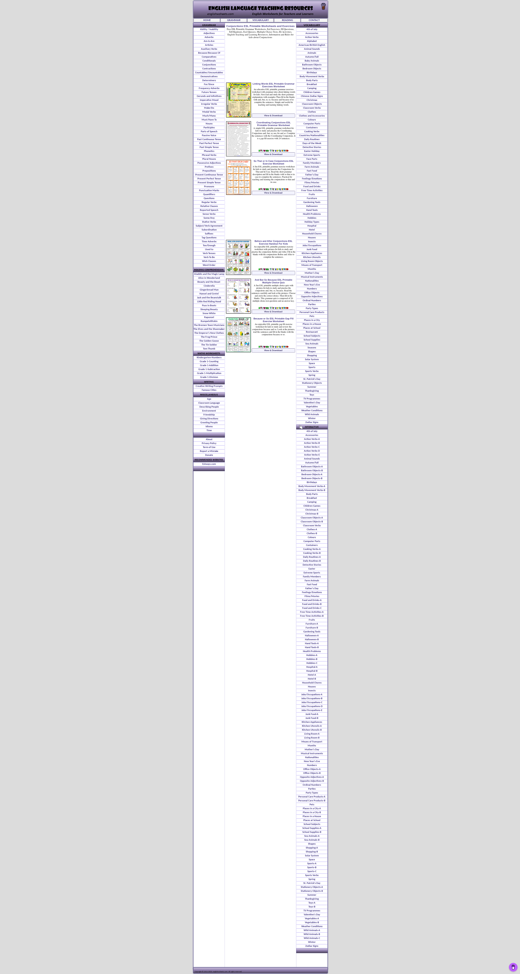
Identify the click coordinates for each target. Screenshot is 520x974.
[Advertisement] (209, 564)
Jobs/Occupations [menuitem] (312, 245)
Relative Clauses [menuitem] (209, 206)
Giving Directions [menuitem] (209, 418)
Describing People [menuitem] (209, 407)
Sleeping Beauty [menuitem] (209, 309)
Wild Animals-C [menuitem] (312, 938)
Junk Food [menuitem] (312, 249)
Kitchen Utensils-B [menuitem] (312, 730)
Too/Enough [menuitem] (209, 245)
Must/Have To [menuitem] (209, 120)
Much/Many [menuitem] (209, 116)
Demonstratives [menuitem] (209, 76)
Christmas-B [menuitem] (311, 514)
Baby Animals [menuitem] (312, 61)
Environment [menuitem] (209, 411)
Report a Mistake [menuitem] (209, 451)
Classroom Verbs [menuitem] (312, 108)
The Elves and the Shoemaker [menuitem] (209, 329)
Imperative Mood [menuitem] (209, 100)
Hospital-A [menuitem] (312, 667)
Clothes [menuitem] (312, 112)
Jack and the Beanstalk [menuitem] (209, 297)
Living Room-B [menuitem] (312, 738)
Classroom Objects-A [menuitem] (312, 518)
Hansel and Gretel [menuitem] (209, 294)
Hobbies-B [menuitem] (311, 659)
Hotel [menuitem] (312, 230)
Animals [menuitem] (312, 53)
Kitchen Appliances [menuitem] (312, 253)
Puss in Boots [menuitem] (209, 305)
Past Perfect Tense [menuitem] (209, 143)
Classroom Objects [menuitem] (312, 104)
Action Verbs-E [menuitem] (312, 455)
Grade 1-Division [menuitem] (209, 377)
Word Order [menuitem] (209, 265)
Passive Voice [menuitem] (209, 135)
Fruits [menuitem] (312, 194)
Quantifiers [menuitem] (209, 194)
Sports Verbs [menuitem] (312, 371)
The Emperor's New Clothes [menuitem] (209, 333)
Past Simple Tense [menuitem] (209, 147)
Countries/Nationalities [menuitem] (311, 135)
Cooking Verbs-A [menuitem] (312, 549)
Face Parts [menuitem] (311, 159)
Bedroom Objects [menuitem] (312, 68)
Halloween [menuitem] (312, 206)
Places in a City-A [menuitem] (312, 808)
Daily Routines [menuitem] (312, 139)
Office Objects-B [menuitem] (312, 773)
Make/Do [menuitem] (209, 108)
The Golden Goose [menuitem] (209, 341)
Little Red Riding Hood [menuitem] (209, 301)
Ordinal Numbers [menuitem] (312, 300)
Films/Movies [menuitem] (312, 182)
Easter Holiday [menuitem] (312, 151)
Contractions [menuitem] (209, 68)
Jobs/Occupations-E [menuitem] (311, 710)
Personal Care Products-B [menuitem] (311, 800)
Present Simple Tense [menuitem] (209, 182)
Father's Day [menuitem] (311, 175)
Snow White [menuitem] (209, 313)
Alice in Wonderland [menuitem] (209, 278)
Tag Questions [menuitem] (209, 237)
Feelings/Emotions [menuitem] (312, 179)
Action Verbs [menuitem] (312, 37)
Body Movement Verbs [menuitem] (312, 76)
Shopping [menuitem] (312, 355)
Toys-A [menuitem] (311, 903)
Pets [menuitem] (312, 316)
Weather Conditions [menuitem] (312, 410)
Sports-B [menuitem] (311, 867)
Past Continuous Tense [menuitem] (209, 139)
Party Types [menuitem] (312, 308)
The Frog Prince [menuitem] (209, 337)
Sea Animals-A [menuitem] (312, 836)
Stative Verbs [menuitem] (209, 222)
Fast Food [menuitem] (312, 171)
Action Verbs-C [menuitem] (312, 447)
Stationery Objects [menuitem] (312, 383)
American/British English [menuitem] (312, 45)
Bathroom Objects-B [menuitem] (312, 470)
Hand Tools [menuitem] (312, 210)
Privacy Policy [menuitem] (209, 443)
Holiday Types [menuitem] (312, 222)
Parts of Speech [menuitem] (209, 131)
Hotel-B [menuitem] (312, 679)
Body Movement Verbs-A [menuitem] (311, 486)
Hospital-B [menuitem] (312, 671)
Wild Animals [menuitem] (312, 414)
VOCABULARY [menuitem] (260, 20)
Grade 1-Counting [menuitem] (209, 361)
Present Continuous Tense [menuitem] (209, 175)
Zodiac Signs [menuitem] (311, 422)
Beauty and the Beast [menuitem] (209, 282)
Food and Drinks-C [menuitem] (312, 608)
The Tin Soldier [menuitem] (209, 345)
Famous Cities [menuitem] (209, 390)
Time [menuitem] (209, 430)
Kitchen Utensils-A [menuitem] (312, 726)
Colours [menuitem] (312, 120)
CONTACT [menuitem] (314, 20)
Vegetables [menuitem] (312, 406)
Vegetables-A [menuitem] (312, 918)
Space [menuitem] (312, 363)
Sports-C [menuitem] (311, 871)
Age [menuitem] (209, 399)
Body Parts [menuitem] (312, 80)
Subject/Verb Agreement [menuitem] (209, 226)
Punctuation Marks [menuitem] (209, 190)
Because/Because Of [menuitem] (209, 53)
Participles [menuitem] (209, 127)
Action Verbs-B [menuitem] (312, 443)
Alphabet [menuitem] (312, 41)
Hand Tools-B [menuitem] (312, 647)
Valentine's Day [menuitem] (312, 402)
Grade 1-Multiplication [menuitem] (209, 373)
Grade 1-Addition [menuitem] (209, 365)
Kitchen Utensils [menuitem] (312, 257)
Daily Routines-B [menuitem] (312, 561)
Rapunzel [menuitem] (209, 317)
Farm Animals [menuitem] (312, 167)
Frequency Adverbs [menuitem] (209, 88)
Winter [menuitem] (312, 418)
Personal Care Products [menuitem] (312, 312)
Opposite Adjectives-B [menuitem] (312, 781)
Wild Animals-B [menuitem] (312, 934)
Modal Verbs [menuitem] (209, 112)
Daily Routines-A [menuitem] (312, 557)
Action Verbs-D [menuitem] (312, 451)
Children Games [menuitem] (311, 92)
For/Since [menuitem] (209, 84)
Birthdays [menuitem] (312, 72)
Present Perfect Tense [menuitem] (209, 179)
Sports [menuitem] (311, 367)
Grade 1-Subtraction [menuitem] (209, 369)
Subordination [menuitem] (209, 230)
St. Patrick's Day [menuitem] (311, 379)
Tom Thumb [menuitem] (209, 349)
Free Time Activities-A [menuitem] (312, 612)
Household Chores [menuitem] (312, 234)
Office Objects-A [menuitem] (312, 769)
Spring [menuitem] (311, 375)
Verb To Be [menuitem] (209, 257)
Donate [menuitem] (209, 455)
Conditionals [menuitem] (209, 61)
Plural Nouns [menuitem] (209, 159)
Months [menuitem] (312, 269)
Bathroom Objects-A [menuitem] (312, 466)
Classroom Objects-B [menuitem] (312, 521)
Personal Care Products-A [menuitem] (311, 797)
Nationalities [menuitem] (312, 281)
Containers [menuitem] (312, 127)
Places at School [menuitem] (311, 328)
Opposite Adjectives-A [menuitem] (312, 777)
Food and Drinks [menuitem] (312, 186)
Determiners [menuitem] (209, 80)
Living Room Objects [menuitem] (312, 261)
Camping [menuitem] (311, 88)
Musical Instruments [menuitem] (312, 277)
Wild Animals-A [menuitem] (312, 930)
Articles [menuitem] (209, 45)
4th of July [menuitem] (311, 29)
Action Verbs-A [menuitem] (312, 439)
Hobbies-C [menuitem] (311, 663)
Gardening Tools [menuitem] (311, 202)
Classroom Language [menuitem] (209, 403)
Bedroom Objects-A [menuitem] (311, 474)
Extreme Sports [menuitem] (312, 155)
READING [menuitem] (287, 20)
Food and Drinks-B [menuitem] (312, 604)
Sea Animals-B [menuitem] (312, 840)
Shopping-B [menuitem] (312, 852)
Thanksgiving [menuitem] (312, 391)
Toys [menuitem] (312, 395)
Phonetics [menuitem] (209, 151)
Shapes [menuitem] (312, 351)
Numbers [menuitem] (312, 289)
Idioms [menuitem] (209, 426)
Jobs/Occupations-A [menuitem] (311, 694)
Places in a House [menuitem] (312, 324)
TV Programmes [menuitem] (311, 399)
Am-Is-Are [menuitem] (209, 41)
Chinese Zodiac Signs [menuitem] (312, 96)
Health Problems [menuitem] (312, 214)
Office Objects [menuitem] (311, 292)
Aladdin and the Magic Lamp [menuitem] (209, 274)
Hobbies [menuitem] (312, 218)
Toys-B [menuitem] (311, 907)
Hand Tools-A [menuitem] (312, 643)
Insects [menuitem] (312, 241)
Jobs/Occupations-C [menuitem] (311, 702)
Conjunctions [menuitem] (209, 65)
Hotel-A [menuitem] (312, 675)
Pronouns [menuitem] (209, 186)
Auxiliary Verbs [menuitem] (209, 49)
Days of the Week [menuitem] (312, 143)
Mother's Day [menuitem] (312, 273)
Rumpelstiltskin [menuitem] (209, 321)
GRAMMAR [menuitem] (233, 20)
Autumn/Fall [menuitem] (312, 57)
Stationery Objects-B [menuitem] (312, 891)
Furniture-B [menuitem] (312, 628)
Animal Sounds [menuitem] (312, 49)
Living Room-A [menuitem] (312, 734)
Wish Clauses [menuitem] (209, 261)
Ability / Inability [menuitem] (209, 29)
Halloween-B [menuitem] (312, 639)
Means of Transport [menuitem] (311, 265)
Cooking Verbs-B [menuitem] (312, 553)
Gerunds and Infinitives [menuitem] (209, 96)
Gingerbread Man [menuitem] (209, 290)
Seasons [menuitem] (312, 347)
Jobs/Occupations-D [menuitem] (312, 706)
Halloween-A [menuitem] (312, 635)
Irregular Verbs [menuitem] (209, 104)
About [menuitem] (209, 439)
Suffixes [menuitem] (209, 234)
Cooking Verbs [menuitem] (311, 131)
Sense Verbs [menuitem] (209, 214)
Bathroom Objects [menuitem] (312, 65)
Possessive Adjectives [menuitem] (209, 163)
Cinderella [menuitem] (209, 286)
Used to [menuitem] (209, 249)
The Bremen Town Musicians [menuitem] (209, 325)
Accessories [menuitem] (312, 33)
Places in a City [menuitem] (312, 320)
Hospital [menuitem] (311, 226)
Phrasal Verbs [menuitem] (209, 155)
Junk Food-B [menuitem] (312, 718)
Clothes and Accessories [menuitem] (312, 116)
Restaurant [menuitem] (312, 332)
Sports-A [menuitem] (311, 863)
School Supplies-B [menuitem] (311, 832)
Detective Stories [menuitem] (312, 147)
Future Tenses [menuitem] (209, 92)
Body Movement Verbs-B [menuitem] (311, 490)
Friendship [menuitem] (209, 415)
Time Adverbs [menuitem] (209, 241)
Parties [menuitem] (312, 304)
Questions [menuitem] (209, 198)
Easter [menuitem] (311, 569)
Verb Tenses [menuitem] (209, 253)
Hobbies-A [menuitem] (311, 655)
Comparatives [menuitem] (209, 57)
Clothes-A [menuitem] (312, 529)
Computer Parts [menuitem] (311, 123)
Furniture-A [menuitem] (312, 624)
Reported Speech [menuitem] (209, 210)
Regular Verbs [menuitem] (209, 202)
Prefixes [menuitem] (209, 167)
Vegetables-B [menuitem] (312, 922)
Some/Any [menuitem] (209, 218)
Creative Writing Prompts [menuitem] (209, 386)
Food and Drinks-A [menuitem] (312, 600)
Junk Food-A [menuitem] (312, 714)
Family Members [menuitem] (312, 163)
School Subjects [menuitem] (312, 336)
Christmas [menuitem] (312, 100)
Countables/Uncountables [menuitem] (209, 72)
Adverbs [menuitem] (209, 37)
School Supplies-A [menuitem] (311, 828)
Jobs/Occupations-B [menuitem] (311, 698)
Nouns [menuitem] (209, 123)
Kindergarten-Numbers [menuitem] (209, 357)
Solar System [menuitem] (312, 359)
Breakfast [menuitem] (312, 84)
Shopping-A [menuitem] (312, 848)
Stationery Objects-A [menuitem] (312, 887)
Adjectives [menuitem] (209, 33)
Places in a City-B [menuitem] (312, 812)
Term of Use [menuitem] (209, 447)
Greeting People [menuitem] (209, 422)
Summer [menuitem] (311, 387)
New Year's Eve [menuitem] (312, 285)
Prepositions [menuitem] (209, 171)
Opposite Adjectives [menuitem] (312, 296)
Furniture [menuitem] (312, 198)
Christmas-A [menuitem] (311, 510)
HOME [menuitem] (207, 20)
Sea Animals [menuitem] (311, 344)
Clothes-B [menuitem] (312, 533)
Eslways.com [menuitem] (209, 464)
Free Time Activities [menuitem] (312, 190)
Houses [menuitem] (312, 237)
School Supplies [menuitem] (312, 340)
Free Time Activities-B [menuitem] (312, 616)
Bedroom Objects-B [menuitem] (311, 478)
